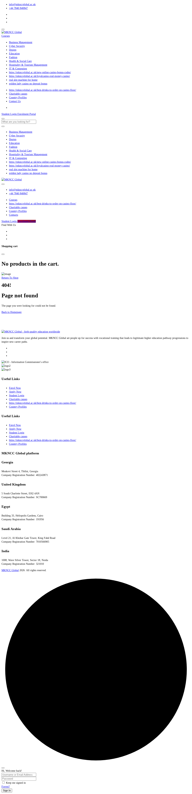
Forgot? (6, 786)
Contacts (13, 214)
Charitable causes (18, 93)
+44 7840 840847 (18, 8)
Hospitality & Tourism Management (28, 64)
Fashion (13, 57)
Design (12, 49)
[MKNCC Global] (12, 32)
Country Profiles (18, 97)
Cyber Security (17, 46)
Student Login (16, 395)
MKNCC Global (10, 570)
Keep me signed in (16, 782)
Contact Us (15, 101)
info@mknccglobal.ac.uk (22, 4)
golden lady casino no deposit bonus (28, 83)
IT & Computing (18, 68)
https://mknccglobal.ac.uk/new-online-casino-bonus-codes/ (40, 72)
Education (14, 53)
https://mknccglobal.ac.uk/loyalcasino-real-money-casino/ (39, 76)
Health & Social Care (20, 61)
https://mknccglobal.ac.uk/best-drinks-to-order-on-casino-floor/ (42, 90)
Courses (6, 36)
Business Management (20, 42)
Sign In (7, 790)
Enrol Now (15, 388)
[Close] (3, 254)
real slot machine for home (23, 79)
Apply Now (15, 391)
